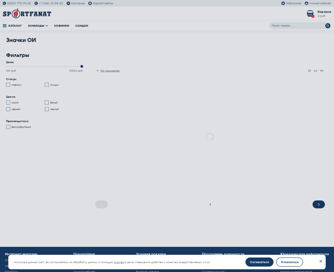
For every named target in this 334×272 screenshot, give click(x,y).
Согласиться (259, 262)
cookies (119, 262)
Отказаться (289, 262)
